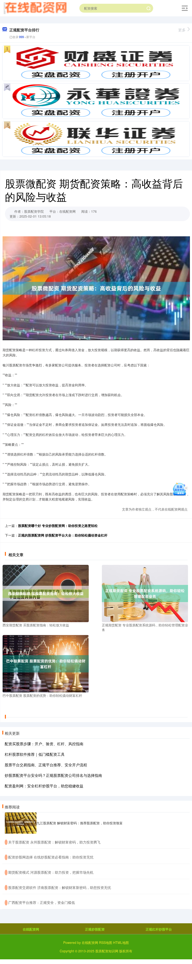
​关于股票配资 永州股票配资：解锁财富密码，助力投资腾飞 (54, 842)
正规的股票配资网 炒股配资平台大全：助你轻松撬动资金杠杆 (62, 535)
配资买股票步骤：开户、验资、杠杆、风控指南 (44, 743)
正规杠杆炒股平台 (159, 929)
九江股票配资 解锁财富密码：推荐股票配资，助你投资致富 (80, 823)
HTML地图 (121, 942)
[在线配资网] (37, 7)
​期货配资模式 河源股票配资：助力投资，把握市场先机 (50, 872)
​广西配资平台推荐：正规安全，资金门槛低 (41, 902)
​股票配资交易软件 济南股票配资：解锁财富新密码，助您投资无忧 (59, 887)
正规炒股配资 (95, 929)
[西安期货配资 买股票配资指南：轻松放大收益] (46, 593)
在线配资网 (31, 929)
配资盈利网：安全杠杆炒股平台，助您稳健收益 (44, 786)
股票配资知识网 (106, 951)
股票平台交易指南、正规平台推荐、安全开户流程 (46, 764)
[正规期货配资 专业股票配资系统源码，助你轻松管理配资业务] (145, 593)
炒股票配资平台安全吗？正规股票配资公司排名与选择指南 (53, 775)
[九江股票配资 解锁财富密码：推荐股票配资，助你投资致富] (21, 823)
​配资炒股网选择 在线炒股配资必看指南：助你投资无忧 (50, 856)
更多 (182, 30)
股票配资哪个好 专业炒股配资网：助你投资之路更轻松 (58, 525)
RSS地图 (105, 942)
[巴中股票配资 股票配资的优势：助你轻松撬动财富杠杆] (46, 663)
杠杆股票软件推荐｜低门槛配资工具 (35, 754)
